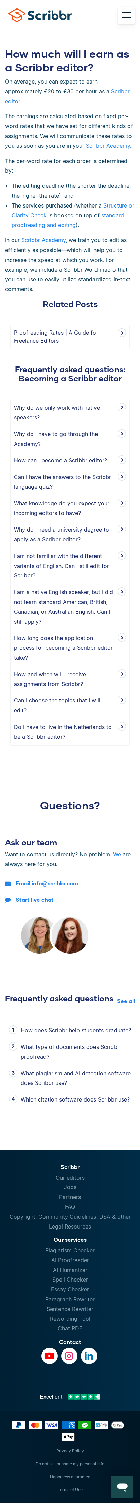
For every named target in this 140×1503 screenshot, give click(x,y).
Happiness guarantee (70, 1476)
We (117, 854)
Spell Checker (70, 1279)
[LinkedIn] (89, 1356)
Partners (70, 1197)
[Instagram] (69, 1356)
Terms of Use (70, 1489)
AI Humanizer (70, 1270)
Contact (70, 1342)
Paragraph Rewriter (70, 1299)
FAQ (70, 1206)
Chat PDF (70, 1328)
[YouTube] (49, 1356)
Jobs (70, 1187)
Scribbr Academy (108, 145)
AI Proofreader (70, 1260)
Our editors (70, 1177)
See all (126, 1001)
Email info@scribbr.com (47, 883)
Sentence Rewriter (70, 1309)
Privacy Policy (70, 1450)
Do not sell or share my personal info (70, 1463)
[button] (122, 1487)
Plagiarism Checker (70, 1250)
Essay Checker (70, 1289)
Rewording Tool (70, 1318)
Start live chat (35, 899)
